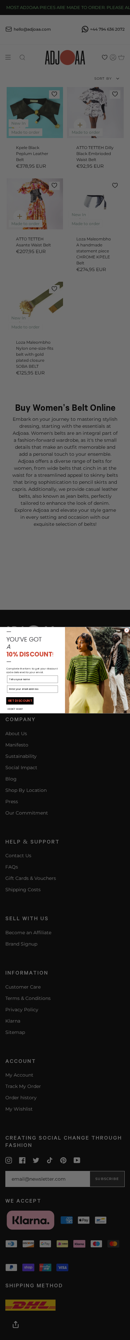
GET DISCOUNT (20, 701)
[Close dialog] (126, 630)
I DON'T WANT (15, 709)
